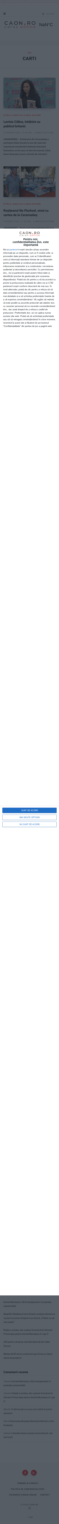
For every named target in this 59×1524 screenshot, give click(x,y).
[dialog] (29, 762)
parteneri (13, 249)
